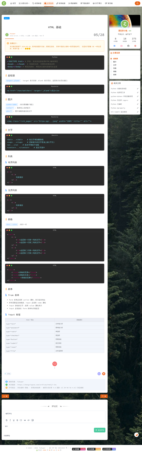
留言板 (110, 3)
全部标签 (38, 3)
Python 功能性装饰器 (118, 89)
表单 (114, 75)
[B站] (121, 46)
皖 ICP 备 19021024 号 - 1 (60, 448)
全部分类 (24, 3)
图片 (114, 62)
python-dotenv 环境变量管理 (122, 96)
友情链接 (62, 3)
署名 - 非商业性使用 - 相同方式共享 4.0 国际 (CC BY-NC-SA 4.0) (50, 388)
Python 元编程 (116, 104)
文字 (114, 65)
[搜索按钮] (137, 3)
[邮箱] (135, 46)
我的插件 (86, 3)
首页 (14, 3)
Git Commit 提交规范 (119, 112)
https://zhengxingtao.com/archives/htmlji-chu (36, 385)
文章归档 (50, 3)
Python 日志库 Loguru (119, 100)
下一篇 (104, 396)
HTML (8, 374)
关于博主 (98, 3)
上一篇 (5, 396)
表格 (114, 71)
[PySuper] (5, 3)
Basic (11, 12)
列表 (114, 68)
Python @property (118, 108)
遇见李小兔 (123, 30)
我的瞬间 (74, 3)
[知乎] (114, 46)
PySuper (12, 33)
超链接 (115, 59)
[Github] (128, 46)
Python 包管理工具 (118, 92)
